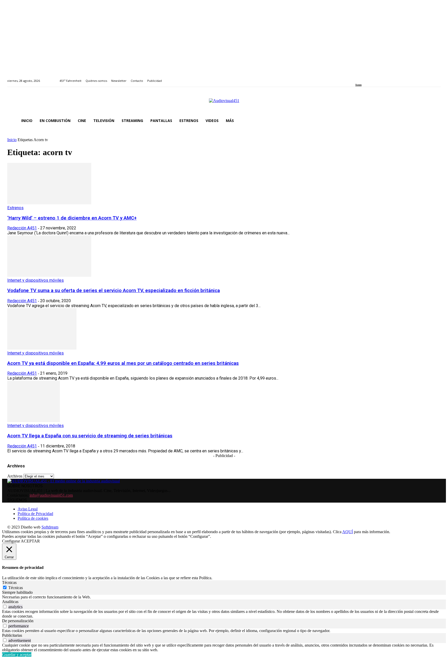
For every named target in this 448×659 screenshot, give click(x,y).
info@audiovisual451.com (51, 495)
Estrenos (15, 207)
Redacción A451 (22, 228)
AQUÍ (347, 532)
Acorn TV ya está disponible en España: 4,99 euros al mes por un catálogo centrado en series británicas (123, 363)
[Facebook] (357, 78)
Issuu (358, 84)
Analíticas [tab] (10, 601)
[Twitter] (375, 78)
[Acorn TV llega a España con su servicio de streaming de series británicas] (33, 420)
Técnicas (15, 587)
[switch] (4, 606)
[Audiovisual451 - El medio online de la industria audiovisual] (224, 103)
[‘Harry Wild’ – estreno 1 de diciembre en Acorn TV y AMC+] (49, 203)
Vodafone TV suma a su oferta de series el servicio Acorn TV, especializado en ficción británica (113, 290)
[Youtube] (381, 78)
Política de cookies (33, 518)
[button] (434, 120)
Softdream (49, 527)
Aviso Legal (28, 509)
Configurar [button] (11, 541)
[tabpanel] (224, 597)
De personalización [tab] (17, 621)
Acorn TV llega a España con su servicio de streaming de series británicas (89, 436)
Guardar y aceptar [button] (16, 654)
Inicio (12, 139)
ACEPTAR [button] (30, 541)
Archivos (14, 476)
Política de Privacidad (35, 513)
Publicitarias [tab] (12, 635)
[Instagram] (363, 78)
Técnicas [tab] (9, 582)
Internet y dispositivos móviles (35, 280)
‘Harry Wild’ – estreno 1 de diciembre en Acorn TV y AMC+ (72, 218)
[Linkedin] (369, 78)
